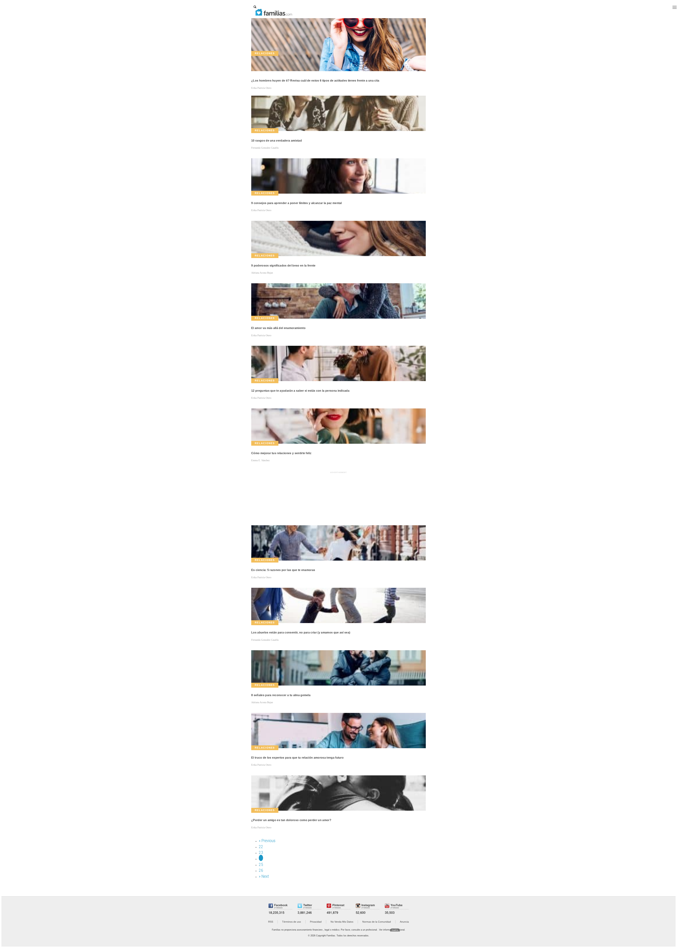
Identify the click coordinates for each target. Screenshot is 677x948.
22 (261, 846)
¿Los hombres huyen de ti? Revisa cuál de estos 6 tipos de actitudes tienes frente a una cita (315, 80)
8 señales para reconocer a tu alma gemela (280, 695)
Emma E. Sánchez (260, 460)
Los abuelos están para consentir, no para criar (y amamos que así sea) (300, 632)
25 (261, 864)
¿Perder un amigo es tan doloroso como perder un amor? (291, 820)
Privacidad (316, 921)
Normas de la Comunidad (376, 921)
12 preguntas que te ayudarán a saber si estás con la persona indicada (300, 390)
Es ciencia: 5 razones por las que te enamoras (283, 570)
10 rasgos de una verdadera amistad (276, 140)
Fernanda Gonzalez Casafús (265, 147)
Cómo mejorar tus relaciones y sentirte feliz (281, 453)
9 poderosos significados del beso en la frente (283, 265)
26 (261, 870)
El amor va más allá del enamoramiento (278, 328)
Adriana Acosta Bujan (262, 272)
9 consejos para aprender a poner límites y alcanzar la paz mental (296, 203)
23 (261, 852)
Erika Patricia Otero (261, 88)
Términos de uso (291, 921)
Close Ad (395, 930)
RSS (270, 921)
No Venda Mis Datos (342, 921)
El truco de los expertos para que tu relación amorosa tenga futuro (297, 757)
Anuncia (404, 921)
